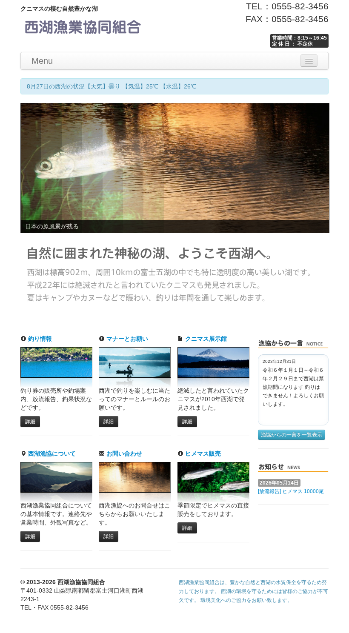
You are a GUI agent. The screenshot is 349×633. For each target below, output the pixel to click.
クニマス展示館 (205, 338)
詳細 (30, 422)
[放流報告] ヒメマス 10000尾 (291, 491)
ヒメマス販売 (202, 453)
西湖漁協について (51, 453)
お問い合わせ (123, 453)
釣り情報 (39, 338)
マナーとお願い (126, 338)
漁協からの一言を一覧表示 (291, 435)
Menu (42, 61)
